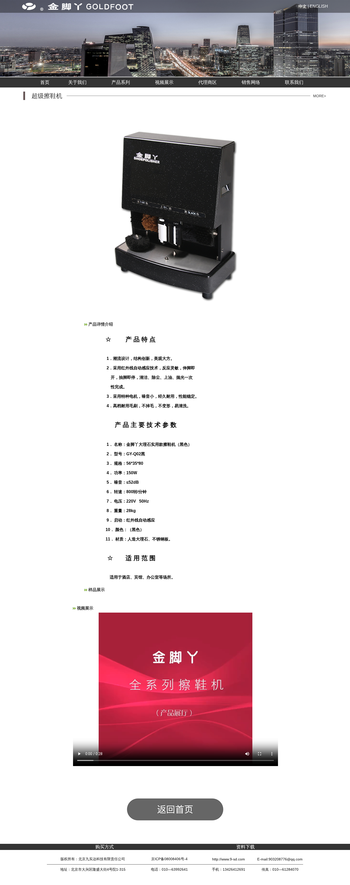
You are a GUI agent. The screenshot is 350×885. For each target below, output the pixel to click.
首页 (44, 82)
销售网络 (251, 82)
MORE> (319, 96)
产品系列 (120, 82)
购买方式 (104, 846)
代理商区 (207, 82)
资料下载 (245, 846)
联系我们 (294, 82)
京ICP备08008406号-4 (169, 859)
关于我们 (77, 82)
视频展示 (164, 82)
